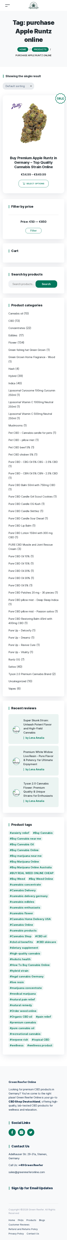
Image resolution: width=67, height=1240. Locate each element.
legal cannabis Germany (28, 976)
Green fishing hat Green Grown (27, 350)
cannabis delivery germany (30, 896)
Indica (11, 383)
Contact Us (33, 1233)
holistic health (21, 959)
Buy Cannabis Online (25, 850)
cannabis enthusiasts (26, 907)
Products (31, 1220)
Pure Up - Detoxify (19, 630)
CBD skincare (47, 942)
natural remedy (22, 1005)
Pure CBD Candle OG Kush (24, 504)
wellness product (41, 1045)
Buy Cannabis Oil (23, 844)
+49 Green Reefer (30, 1165)
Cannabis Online (22, 924)
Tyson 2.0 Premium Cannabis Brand (29, 674)
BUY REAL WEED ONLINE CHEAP (33, 873)
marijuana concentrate (27, 988)
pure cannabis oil (23, 1028)
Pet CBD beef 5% (19, 447)
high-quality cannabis (26, 953)
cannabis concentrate (26, 884)
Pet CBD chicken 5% (20, 454)
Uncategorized (17, 681)
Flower (12, 342)
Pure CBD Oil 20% (19, 571)
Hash (11, 368)
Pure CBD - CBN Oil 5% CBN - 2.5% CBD (33, 473)
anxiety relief (20, 833)
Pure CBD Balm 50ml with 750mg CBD (31, 485)
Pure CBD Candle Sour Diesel (26, 518)
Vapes (12, 688)
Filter (33, 230)
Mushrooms (15, 425)
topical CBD (41, 1039)
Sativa (12, 666)
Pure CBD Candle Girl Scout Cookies (30, 496)
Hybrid (12, 376)
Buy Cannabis (44, 833)
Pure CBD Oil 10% (19, 556)
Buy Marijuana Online (25, 861)
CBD (11, 321)
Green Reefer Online (22, 1082)
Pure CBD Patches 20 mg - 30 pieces (31, 592)
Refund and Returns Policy (23, 1229)
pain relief (44, 1016)
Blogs (42, 1220)
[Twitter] (30, 1132)
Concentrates (16, 328)
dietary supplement (25, 947)
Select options (35, 183)
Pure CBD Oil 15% (19, 563)
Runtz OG (14, 659)
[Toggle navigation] (7, 5)
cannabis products (24, 930)
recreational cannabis (26, 1034)
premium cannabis (24, 1022)
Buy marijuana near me (27, 856)
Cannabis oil (15, 313)
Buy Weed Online (42, 879)
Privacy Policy (16, 1233)
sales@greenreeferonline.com (27, 1172)
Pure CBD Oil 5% (18, 585)
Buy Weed (18, 879)
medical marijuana (24, 993)
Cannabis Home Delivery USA (31, 919)
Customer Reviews (19, 1224)
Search (46, 284)
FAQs (21, 1220)
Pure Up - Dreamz (19, 637)
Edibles (13, 335)
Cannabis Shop (21, 936)
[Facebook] (12, 1132)
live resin (18, 982)
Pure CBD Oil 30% (19, 578)
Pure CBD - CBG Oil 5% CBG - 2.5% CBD (33, 462)
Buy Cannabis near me (26, 838)
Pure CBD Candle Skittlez (23, 511)
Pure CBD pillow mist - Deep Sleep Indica (33, 600)
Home (12, 1220)
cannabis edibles (23, 901)
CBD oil (41, 936)
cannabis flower (22, 913)
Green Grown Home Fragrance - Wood (31, 357)
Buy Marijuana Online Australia (32, 867)
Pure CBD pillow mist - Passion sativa (31, 611)
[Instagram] (21, 1132)
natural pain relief (23, 999)
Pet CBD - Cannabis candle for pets (30, 433)
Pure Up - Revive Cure (22, 645)
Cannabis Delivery (24, 890)
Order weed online (24, 1011)
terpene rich (20, 1039)
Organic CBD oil (22, 1016)
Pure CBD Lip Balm (19, 525)
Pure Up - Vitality (18, 652)
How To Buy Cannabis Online (31, 965)
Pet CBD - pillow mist (21, 440)
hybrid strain (20, 970)
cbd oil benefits (22, 942)
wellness (18, 1045)
